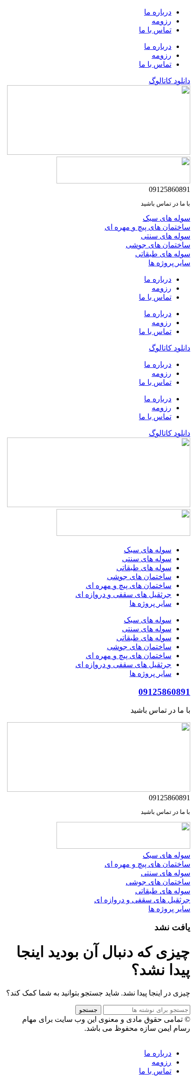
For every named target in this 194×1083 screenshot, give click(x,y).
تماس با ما (155, 30)
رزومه (161, 21)
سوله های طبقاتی (143, 568)
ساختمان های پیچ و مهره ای (128, 585)
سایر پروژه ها (150, 603)
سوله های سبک (147, 550)
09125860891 (164, 692)
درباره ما (157, 12)
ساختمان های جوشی (139, 577)
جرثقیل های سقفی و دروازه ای (123, 594)
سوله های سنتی (146, 559)
